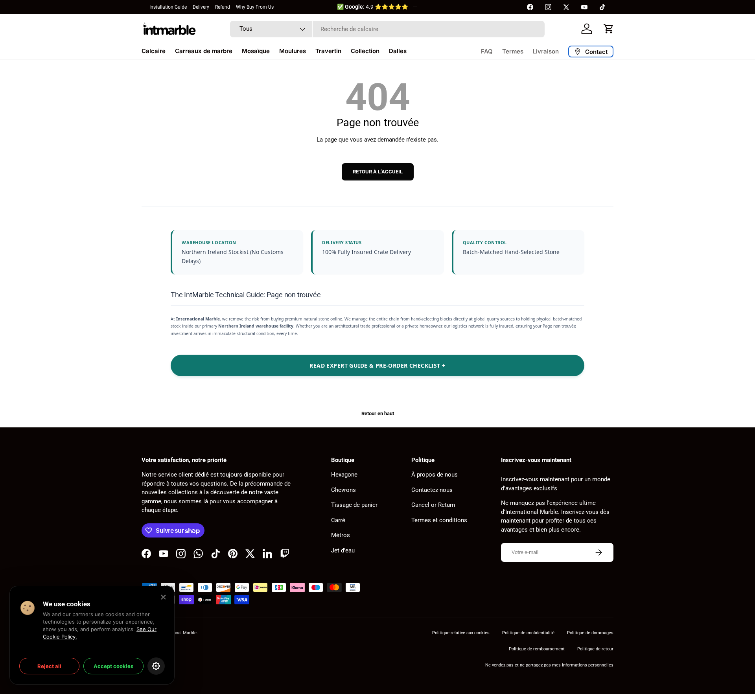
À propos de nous (434, 474)
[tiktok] (602, 7)
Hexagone (344, 474)
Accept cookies (113, 666)
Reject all (49, 666)
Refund (222, 7)
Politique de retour (595, 649)
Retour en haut (377, 413)
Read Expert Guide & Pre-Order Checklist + (377, 365)
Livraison (546, 51)
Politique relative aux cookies (461, 632)
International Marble (177, 632)
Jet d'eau (343, 550)
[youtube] (584, 7)
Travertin (328, 51)
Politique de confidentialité (528, 632)
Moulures (292, 51)
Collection (365, 51)
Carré (338, 520)
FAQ (487, 51)
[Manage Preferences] (156, 666)
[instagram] (548, 7)
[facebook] (530, 7)
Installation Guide (168, 7)
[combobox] (387, 29)
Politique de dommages (590, 632)
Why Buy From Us (255, 7)
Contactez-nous (432, 489)
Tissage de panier (354, 504)
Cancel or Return (433, 504)
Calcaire (154, 51)
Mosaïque (256, 51)
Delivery (201, 7)
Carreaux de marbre (203, 51)
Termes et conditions (439, 520)
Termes (512, 51)
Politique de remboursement (537, 649)
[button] (608, 28)
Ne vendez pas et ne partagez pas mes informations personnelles (549, 665)
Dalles (398, 51)
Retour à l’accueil (378, 172)
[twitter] (566, 7)
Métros (340, 535)
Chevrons (343, 489)
